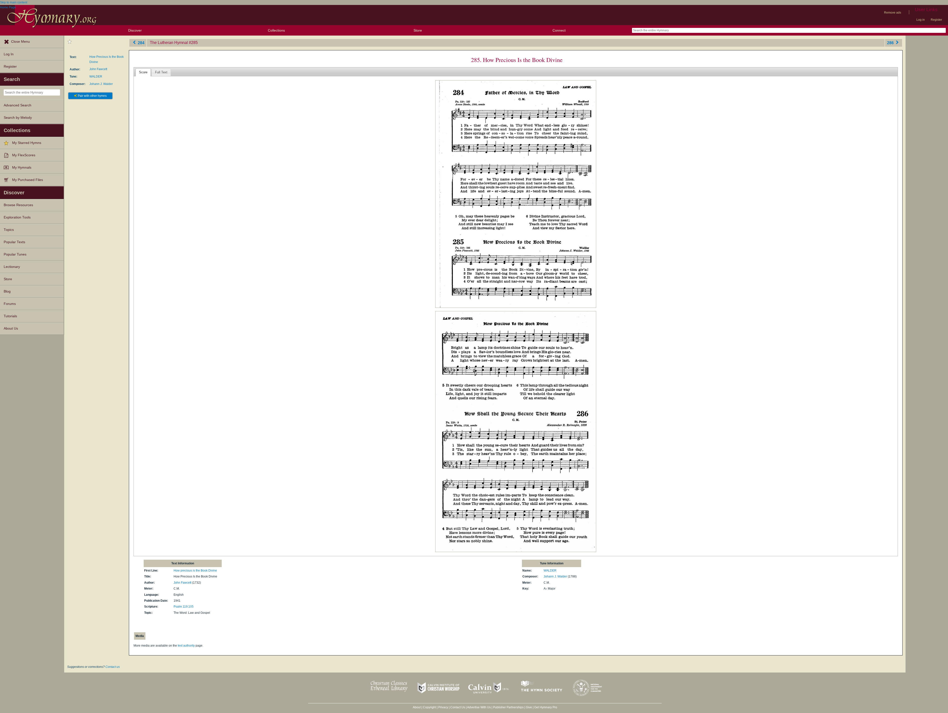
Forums (10, 304)
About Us (11, 328)
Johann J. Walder (101, 84)
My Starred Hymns (26, 143)
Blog (7, 291)
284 (140, 42)
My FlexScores (23, 155)
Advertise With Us (479, 707)
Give (529, 707)
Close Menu (20, 41)
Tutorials (10, 316)
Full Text (161, 72)
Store (418, 30)
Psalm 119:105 (184, 606)
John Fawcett (98, 69)
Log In (9, 54)
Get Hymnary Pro (545, 707)
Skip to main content (13, 2)
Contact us (112, 667)
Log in (920, 19)
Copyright (429, 707)
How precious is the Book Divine (195, 570)
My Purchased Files (27, 180)
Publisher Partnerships (508, 707)
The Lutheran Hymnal (169, 42)
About (417, 707)
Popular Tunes (15, 254)
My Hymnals (21, 167)
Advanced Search (17, 105)
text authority (186, 645)
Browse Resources (18, 205)
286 (891, 42)
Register (936, 19)
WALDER (95, 76)
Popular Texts (14, 242)
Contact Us (457, 707)
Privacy (443, 707)
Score (143, 72)
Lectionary (12, 267)
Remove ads (892, 12)
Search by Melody (18, 117)
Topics (9, 230)
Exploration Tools (17, 217)
